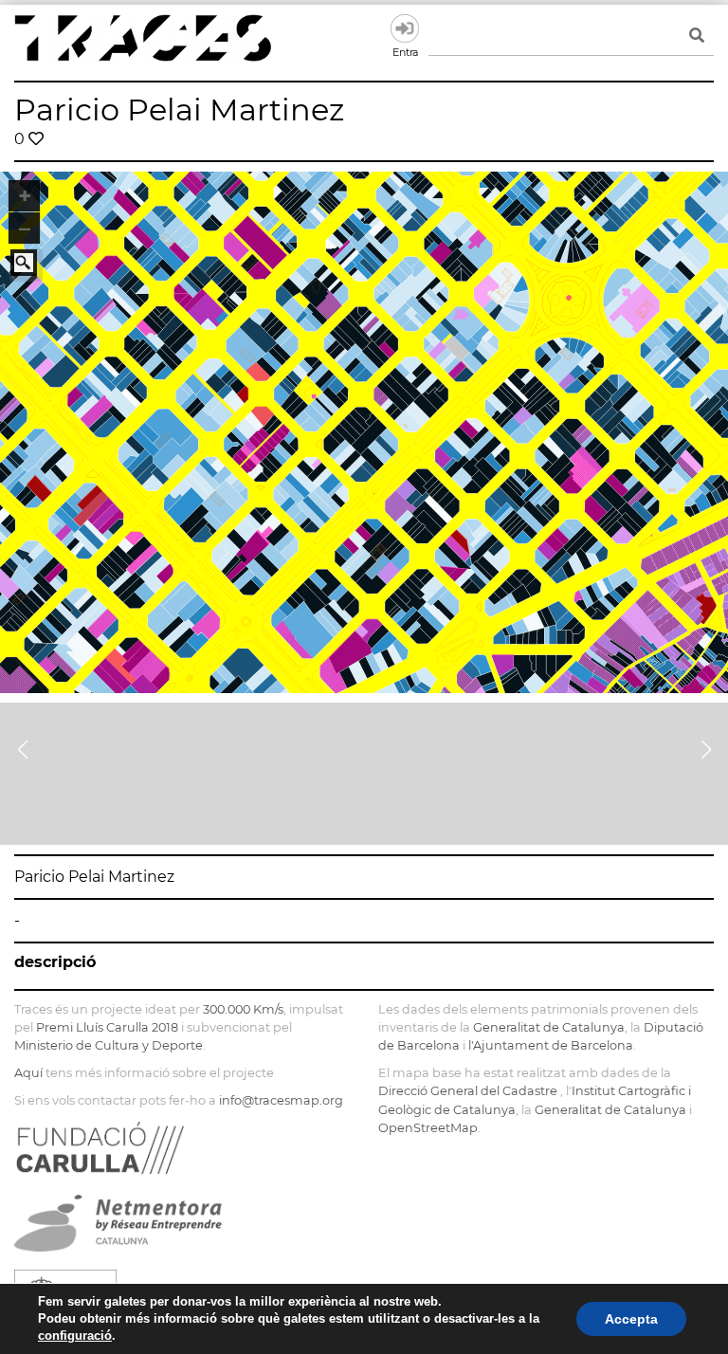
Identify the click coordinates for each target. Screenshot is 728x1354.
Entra (405, 28)
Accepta (631, 1319)
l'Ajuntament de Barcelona (550, 1045)
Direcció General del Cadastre (467, 1091)
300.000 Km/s (243, 1009)
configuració (75, 1335)
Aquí (28, 1073)
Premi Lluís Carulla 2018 (107, 1027)
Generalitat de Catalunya (549, 1027)
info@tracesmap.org (281, 1100)
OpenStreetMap (428, 1128)
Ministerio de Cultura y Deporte (108, 1045)
